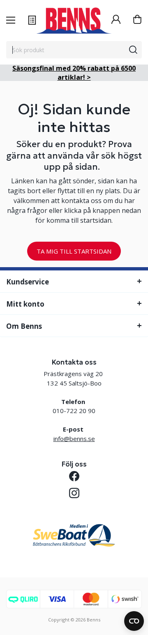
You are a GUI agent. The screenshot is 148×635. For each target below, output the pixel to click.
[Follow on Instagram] (74, 493)
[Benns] (74, 20)
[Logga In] (115, 20)
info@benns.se (74, 438)
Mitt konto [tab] (25, 304)
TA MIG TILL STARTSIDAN (74, 251)
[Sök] (133, 49)
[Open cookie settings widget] (134, 621)
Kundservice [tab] (27, 281)
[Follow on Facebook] (74, 476)
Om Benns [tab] (24, 326)
